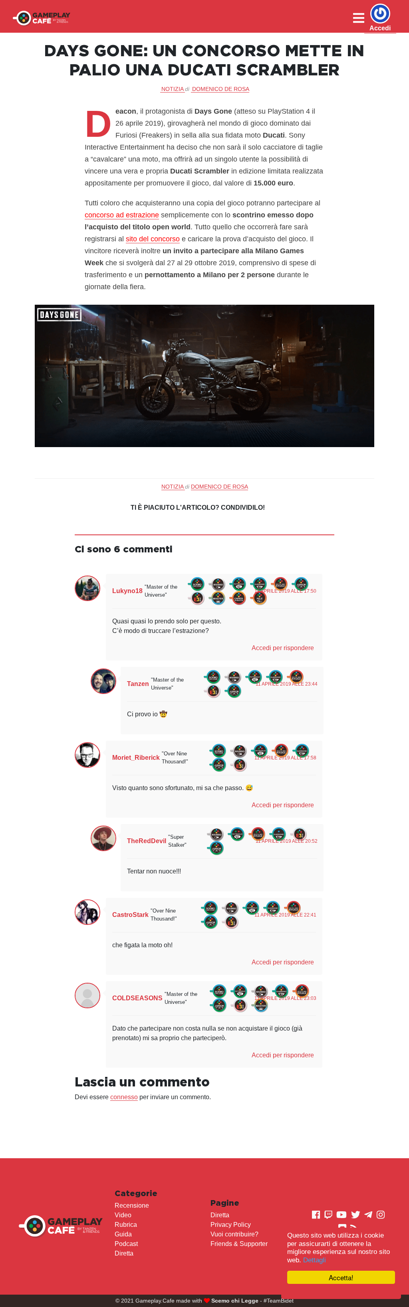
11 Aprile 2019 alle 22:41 (285, 915)
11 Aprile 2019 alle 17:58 (285, 758)
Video (123, 1215)
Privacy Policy (230, 1224)
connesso (124, 1097)
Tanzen (138, 683)
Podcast (126, 1243)
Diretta (124, 1253)
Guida (123, 1234)
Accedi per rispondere (283, 648)
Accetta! (341, 1277)
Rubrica (126, 1224)
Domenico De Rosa (220, 89)
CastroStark (130, 914)
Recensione (132, 1205)
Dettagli (314, 1260)
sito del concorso (153, 239)
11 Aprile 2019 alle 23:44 (287, 684)
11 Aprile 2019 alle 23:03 (285, 998)
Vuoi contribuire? (234, 1234)
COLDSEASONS (137, 998)
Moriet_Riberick (136, 757)
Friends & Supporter (239, 1243)
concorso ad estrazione (122, 215)
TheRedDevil (146, 841)
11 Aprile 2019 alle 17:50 (285, 591)
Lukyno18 (127, 590)
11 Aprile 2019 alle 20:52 (287, 841)
